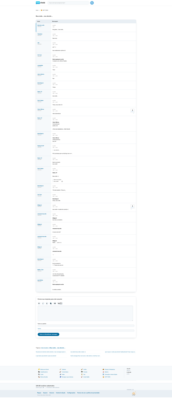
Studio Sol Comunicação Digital (134, 393)
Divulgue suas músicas (67, 377)
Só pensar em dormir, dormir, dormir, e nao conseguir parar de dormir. (51, 352)
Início (37, 10)
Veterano (39, 26)
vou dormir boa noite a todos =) (78, 352)
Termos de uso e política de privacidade (88, 392)
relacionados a (53, 348)
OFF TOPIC (45, 10)
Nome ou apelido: (42, 323)
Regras (39, 392)
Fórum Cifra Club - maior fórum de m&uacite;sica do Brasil (40, 2)
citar (53, 26)
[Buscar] (92, 3)
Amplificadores (44, 372)
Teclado (85, 372)
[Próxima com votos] (133, 113)
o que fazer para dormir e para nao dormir (46, 355)
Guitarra (64, 369)
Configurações (71, 392)
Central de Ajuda (60, 392)
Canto (41, 374)
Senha (39, 328)
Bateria (106, 372)
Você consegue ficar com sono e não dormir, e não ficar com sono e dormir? (86, 355)
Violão (85, 369)
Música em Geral (44, 369)
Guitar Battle (86, 377)
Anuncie (51, 392)
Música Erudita (44, 377)
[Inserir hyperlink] (51, 303)
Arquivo (45, 392)
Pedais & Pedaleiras (110, 369)
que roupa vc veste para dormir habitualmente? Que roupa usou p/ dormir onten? (120, 352)
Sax (84, 374)
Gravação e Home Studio (111, 374)
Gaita (63, 374)
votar (56, 35)
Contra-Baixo (65, 372)
